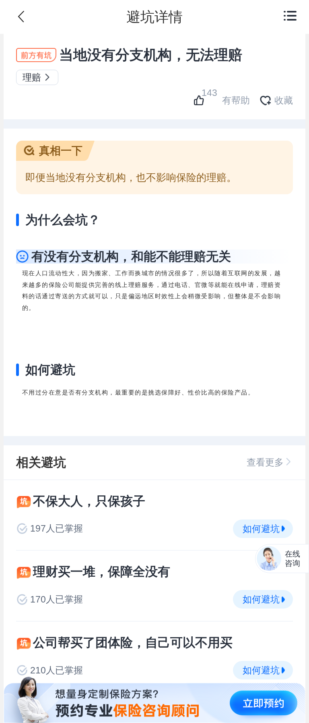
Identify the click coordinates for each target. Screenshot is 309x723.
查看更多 (265, 462)
